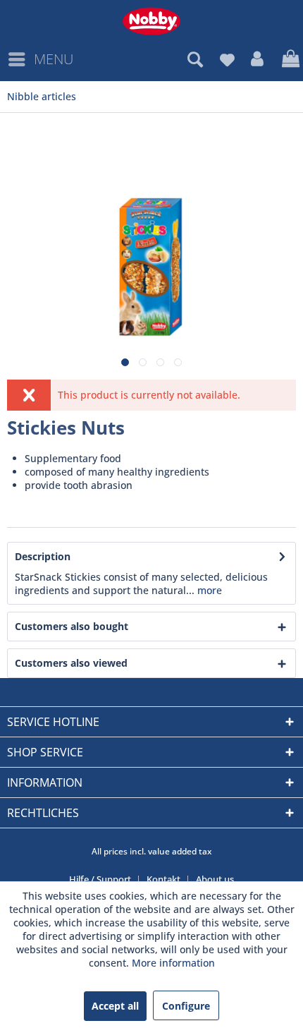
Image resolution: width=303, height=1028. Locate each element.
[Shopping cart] (289, 59)
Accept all (115, 1005)
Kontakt (163, 879)
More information (173, 962)
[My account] (258, 59)
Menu (53, 58)
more (208, 590)
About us (215, 879)
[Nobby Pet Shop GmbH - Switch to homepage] (151, 21)
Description (42, 556)
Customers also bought (71, 626)
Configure (186, 1005)
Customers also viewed (71, 663)
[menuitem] (40, 59)
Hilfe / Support (100, 879)
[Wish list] (227, 59)
